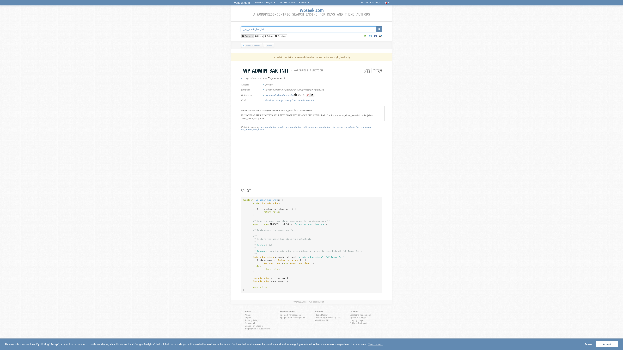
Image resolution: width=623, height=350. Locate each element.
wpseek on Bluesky (370, 2)
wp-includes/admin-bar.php (279, 95)
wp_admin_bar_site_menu (328, 126)
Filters (260, 36)
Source (269, 45)
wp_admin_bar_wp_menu (357, 126)
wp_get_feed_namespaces (292, 317)
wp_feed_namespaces (290, 315)
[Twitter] (370, 36)
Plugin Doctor (321, 315)
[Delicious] (380, 36)
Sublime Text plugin (359, 323)
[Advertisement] (311, 159)
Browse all (250, 323)
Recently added (287, 311)
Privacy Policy (252, 320)
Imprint (248, 317)
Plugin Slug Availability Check (329, 317)
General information (252, 45)
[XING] (365, 36)
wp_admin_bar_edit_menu (300, 126)
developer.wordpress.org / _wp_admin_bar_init (289, 100)
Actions (269, 36)
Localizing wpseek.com (361, 315)
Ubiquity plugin (356, 320)
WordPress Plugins (264, 2)
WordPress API (322, 320)
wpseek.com (242, 2)
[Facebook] (375, 36)
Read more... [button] (375, 344)
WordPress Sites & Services (293, 2)
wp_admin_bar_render (273, 126)
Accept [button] (607, 344)
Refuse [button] (588, 344)
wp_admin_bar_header (253, 129)
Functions (248, 36)
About (247, 315)
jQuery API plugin (358, 317)
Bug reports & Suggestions (257, 328)
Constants (281, 36)
